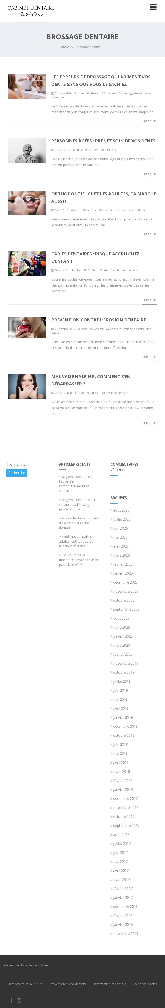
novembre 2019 (125, 663)
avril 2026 (121, 546)
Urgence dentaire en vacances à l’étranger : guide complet (77, 504)
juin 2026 (120, 528)
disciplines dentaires (116, 210)
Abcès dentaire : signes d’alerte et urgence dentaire (78, 523)
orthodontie (139, 210)
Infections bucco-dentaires (121, 270)
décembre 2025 (125, 582)
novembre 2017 (125, 807)
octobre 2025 (123, 600)
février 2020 (123, 654)
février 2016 (123, 915)
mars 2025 (121, 627)
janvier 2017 (123, 897)
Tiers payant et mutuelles (25, 984)
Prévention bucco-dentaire (68, 984)
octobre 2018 (123, 735)
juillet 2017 (122, 843)
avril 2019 (121, 708)
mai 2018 (120, 753)
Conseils (112, 93)
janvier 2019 (123, 717)
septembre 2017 (126, 825)
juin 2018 (120, 744)
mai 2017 (120, 861)
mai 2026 (120, 537)
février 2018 (123, 780)
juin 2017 (120, 852)
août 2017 (121, 834)
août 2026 (121, 510)
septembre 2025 (126, 609)
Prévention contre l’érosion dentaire (98, 320)
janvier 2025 (123, 636)
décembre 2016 (125, 906)
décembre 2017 (125, 798)
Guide (123, 93)
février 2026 (123, 564)
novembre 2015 (125, 933)
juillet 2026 (122, 519)
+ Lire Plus (149, 121)
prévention (58, 97)
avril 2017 (121, 870)
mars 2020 (121, 645)
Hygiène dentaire (139, 93)
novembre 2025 (125, 591)
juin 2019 (120, 690)
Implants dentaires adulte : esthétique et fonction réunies (76, 541)
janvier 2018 (123, 789)
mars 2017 (121, 879)
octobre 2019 (123, 672)
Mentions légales (145, 984)
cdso (81, 93)
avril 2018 (121, 762)
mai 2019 (120, 699)
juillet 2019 (122, 681)
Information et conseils (110, 984)
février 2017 (123, 888)
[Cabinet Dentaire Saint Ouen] (31, 20)
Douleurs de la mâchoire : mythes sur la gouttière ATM (78, 560)
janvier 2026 (123, 573)
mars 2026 (121, 555)
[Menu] (153, 7)
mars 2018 (121, 771)
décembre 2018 (125, 726)
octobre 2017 (123, 816)
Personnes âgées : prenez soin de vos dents (103, 141)
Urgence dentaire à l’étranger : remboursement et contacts (76, 483)
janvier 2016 (123, 924)
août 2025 (121, 618)
